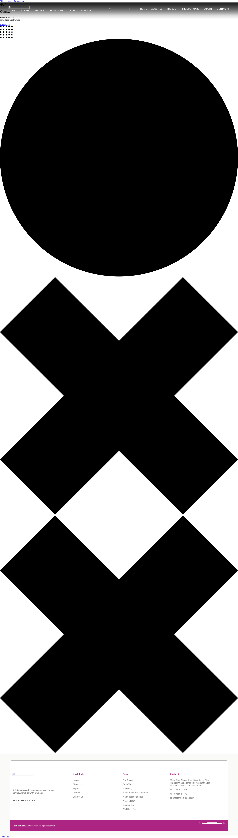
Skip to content (6, 1)
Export (72, 10)
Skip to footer (19, 1)
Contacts (86, 10)
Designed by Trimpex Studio (212, 823)
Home (12, 10)
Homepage (5, 24)
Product (39, 10)
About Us (25, 10)
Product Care (56, 10)
